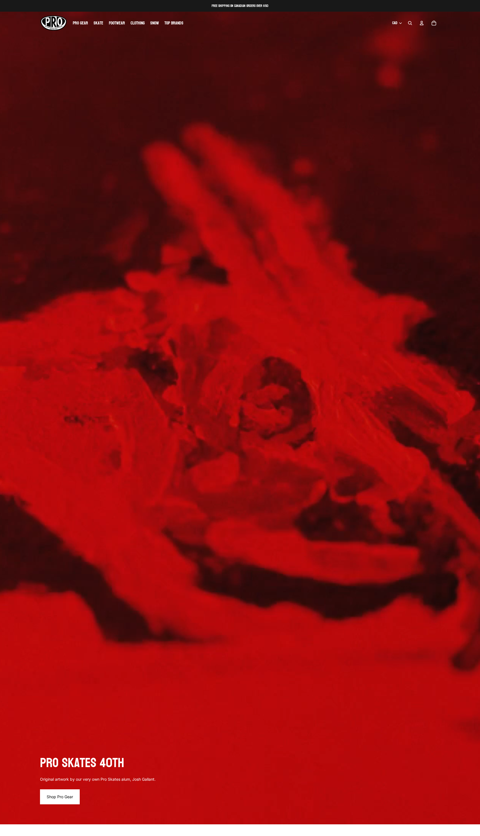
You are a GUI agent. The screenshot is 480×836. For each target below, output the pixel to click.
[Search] (410, 23)
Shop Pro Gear (60, 796)
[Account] (422, 23)
